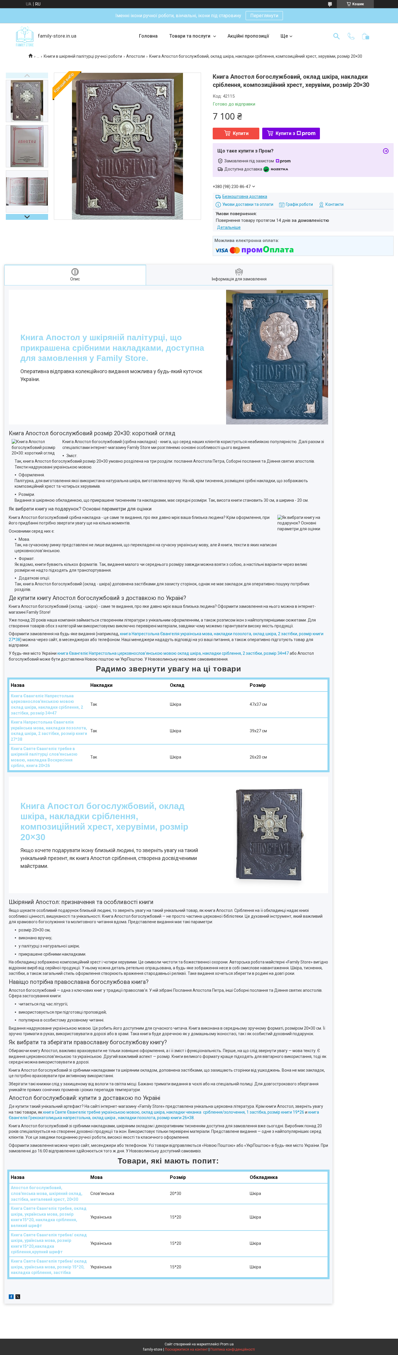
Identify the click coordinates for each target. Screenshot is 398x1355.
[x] (17, 1297)
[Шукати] (336, 36)
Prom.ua (227, 1344)
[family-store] (25, 36)
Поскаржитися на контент (186, 1349)
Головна (148, 36)
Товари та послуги (190, 36)
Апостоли (135, 56)
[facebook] (11, 1297)
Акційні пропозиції (248, 36)
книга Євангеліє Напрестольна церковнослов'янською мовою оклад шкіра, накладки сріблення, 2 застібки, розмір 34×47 (173, 653)
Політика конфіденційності (232, 1349)
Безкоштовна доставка (244, 196)
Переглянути (264, 15)
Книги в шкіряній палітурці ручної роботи (83, 56)
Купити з (285, 133)
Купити (241, 133)
